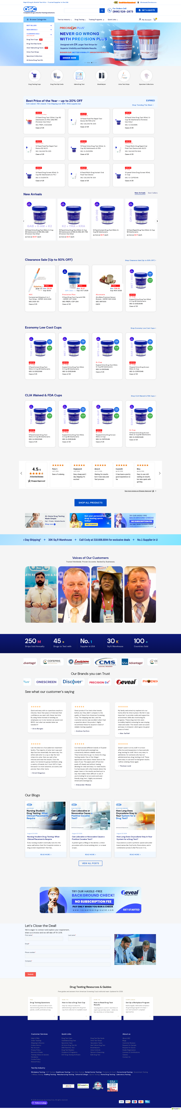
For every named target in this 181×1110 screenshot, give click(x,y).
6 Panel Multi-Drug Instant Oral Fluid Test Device (92, 173)
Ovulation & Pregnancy (69, 1052)
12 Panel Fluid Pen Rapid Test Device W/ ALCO (46, 147)
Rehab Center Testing (93, 1072)
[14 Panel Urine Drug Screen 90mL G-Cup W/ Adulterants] (140, 415)
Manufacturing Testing (65, 1074)
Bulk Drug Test (95, 1055)
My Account (35, 1048)
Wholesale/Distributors (148, 2)
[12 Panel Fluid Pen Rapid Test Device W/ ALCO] (29, 149)
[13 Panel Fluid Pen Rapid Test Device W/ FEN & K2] (74, 122)
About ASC (126, 1038)
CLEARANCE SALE (33, 34)
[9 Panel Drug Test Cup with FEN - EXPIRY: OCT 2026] (73, 280)
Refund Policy (35, 1062)
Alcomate (100, 294)
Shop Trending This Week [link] (142, 105)
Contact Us (126, 1057)
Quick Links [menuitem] (112, 20)
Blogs (124, 1040)
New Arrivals (32, 30)
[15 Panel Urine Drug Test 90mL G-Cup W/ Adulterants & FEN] (74, 149)
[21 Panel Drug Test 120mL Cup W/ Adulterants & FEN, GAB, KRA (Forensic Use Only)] (29, 122)
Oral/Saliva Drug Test (69, 1040)
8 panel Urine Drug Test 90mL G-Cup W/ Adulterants (107, 366)
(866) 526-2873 (123, 11)
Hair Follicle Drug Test (97, 1045)
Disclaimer (34, 1057)
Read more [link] (45, 854)
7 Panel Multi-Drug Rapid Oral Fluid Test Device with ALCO (136, 147)
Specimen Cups (67, 1043)
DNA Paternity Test (68, 1048)
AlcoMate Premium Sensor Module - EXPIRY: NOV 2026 (106, 298)
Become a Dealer (37, 1052)
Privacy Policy (36, 1050)
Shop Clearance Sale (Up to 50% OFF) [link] (140, 260)
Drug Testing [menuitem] (79, 20)
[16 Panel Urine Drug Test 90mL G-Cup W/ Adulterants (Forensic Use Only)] (119, 122)
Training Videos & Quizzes (40, 1055)
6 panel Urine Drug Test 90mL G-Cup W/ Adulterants (140, 300)
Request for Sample (129, 1045)
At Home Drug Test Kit (35, 60)
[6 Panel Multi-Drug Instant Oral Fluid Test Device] (74, 176)
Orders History (36, 1045)
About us (126, 1034)
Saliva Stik (84, 115)
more (79, 1086)
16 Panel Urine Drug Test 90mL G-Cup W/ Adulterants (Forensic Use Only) (138, 119)
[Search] (102, 10)
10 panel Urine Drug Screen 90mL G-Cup (137, 173)
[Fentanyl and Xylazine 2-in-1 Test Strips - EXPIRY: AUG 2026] (40, 280)
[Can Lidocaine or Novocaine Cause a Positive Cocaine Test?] (90, 816)
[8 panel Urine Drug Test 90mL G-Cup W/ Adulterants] (107, 348)
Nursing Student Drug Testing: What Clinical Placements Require (43, 837)
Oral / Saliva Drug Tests (37, 48)
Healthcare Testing (63, 1072)
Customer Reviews (129, 1043)
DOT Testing (50, 1072)
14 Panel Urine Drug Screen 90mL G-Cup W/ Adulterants (140, 434)
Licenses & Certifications (131, 1052)
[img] (36, 473)
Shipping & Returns (37, 1043)
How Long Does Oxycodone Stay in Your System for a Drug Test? (134, 837)
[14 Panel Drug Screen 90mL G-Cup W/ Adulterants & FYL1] (29, 176)
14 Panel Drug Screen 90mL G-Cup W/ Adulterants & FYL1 (47, 173)
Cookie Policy (35, 1059)
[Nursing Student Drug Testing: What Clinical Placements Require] (45, 816)
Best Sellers (31, 25)
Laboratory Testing (123, 1074)
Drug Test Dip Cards (34, 44)
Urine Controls (95, 1050)
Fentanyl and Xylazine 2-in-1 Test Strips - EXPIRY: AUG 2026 (40, 298)
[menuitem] (126, 2)
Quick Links (66, 1034)
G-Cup (127, 114)
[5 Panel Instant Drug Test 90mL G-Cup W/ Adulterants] (40, 348)
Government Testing (141, 1072)
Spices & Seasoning (97, 1052)
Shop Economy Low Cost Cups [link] (143, 328)
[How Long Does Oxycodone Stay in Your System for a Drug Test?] (135, 816)
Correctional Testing (124, 1072)
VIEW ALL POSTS (90, 863)
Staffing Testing (50, 1074)
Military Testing (37, 1074)
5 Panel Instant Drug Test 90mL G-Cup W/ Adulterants (39, 368)
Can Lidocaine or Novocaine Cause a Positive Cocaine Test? (88, 837)
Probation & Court (109, 1072)
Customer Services (39, 1034)
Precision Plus (41, 114)
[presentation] (23, 221)
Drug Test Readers (68, 1050)
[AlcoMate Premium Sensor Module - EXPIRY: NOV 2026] (107, 280)
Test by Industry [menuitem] (64, 20)
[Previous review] (21, 473)
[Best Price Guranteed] (127, 2)
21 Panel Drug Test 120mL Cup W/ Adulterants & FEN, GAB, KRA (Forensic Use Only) (48, 119)
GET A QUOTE (148, 10)
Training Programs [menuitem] (95, 20)
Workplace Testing (38, 1072)
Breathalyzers (95, 1048)
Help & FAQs (35, 1038)
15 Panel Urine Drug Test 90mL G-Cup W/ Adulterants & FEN (93, 147)
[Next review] (159, 473)
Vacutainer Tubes (96, 1043)
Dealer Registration (129, 1050)
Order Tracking (36, 1040)
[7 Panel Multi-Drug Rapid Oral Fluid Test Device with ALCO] (119, 149)
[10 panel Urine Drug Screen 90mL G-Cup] (119, 176)
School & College (81, 1074)
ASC (31, 294)
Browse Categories (38, 19)
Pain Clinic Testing (78, 1072)
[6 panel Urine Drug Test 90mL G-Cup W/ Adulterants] (140, 280)
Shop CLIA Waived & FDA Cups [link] (143, 396)
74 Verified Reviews (36, 476)
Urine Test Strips (33, 52)
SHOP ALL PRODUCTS (90, 502)
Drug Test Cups (34, 39)
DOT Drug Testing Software (71, 1055)
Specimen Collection (34, 56)
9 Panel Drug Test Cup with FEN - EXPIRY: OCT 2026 (73, 298)
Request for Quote (129, 1048)
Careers (125, 1055)
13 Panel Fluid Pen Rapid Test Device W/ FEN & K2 (91, 120)
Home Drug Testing (108, 1074)
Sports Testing (94, 1074)
